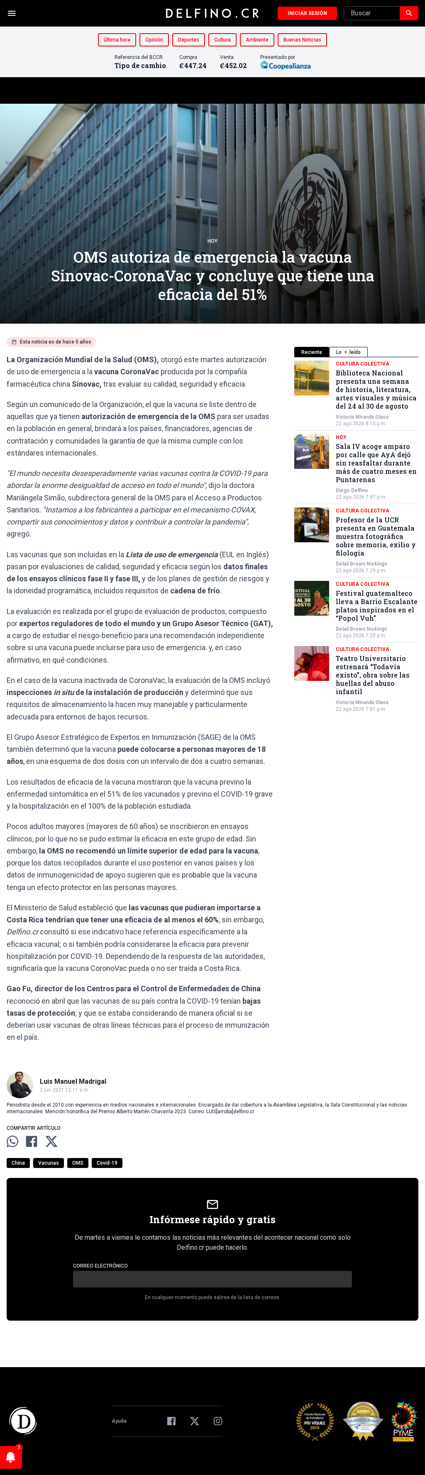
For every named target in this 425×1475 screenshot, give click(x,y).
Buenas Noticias (302, 40)
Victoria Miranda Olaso (362, 417)
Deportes (188, 40)
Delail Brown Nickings (361, 564)
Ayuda (119, 1421)
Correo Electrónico (100, 1266)
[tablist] (356, 352)
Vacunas (48, 1163)
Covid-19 (107, 1163)
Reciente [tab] (311, 352)
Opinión (154, 40)
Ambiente (257, 40)
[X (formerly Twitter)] (195, 1421)
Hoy (212, 241)
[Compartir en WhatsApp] (12, 1141)
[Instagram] (218, 1421)
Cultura (222, 40)
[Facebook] (171, 1421)
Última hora (117, 40)
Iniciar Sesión (307, 13)
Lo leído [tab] (348, 352)
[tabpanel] (356, 536)
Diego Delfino (352, 490)
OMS (77, 1163)
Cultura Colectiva (362, 364)
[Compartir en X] (51, 1141)
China (18, 1163)
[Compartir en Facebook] (31, 1141)
